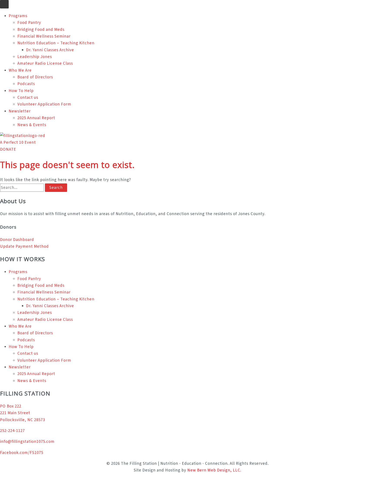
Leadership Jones (34, 57)
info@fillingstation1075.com (27, 442)
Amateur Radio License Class (45, 63)
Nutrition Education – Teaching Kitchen (55, 43)
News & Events (31, 125)
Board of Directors (35, 77)
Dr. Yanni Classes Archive (50, 50)
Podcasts (26, 84)
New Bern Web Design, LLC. (214, 470)
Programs (18, 16)
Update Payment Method (24, 246)
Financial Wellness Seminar (44, 36)
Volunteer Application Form (44, 104)
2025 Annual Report (36, 118)
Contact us (27, 98)
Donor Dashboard (17, 240)
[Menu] (4, 4)
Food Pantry (29, 23)
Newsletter (20, 111)
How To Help (21, 91)
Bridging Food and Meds (40, 30)
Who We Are (20, 70)
